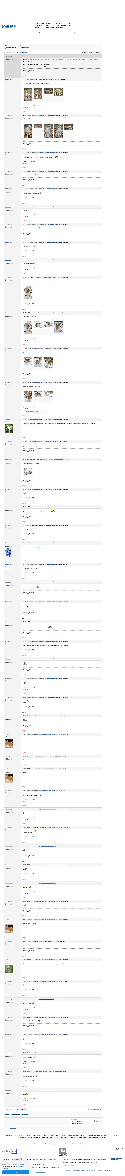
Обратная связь (88, 1143)
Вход (85, 32)
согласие (18, 1166)
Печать (86, 52)
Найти (48, 32)
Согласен (16, 1172)
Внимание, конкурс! (66, 32)
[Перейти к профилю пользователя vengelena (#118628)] (9, 433)
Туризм (48, 23)
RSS (92, 52)
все (18, 52)
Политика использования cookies (70, 1168)
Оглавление (42, 32)
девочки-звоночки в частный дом (46, 79)
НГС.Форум (7, 45)
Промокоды (59, 27)
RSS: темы (38, 1143)
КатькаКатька (13, 1128)
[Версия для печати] (23, 76)
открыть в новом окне (76, 1123)
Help (80, 1143)
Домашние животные (15, 45)
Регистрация (55, 32)
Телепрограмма (61, 25)
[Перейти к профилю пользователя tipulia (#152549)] (9, 747)
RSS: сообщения (49, 1143)
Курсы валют (50, 27)
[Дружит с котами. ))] (38, 127)
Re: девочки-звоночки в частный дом (47, 115)
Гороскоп (59, 23)
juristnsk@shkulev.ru (40, 1172)
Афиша (48, 25)
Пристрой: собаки (24, 45)
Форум (37, 27)
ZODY (69, 25)
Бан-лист (67, 1143)
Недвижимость (39, 23)
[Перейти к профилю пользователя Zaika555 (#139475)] (9, 973)
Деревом (99, 52)
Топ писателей (59, 1143)
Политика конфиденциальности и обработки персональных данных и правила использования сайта (86, 1170)
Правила (74, 1143)
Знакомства (38, 25)
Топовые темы (78, 32)
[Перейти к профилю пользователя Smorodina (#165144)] (8, 556)
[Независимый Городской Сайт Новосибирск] (9, 26)
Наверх (121, 1173)
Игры (69, 23)
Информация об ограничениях (69, 1165)
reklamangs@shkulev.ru (116, 1158)
